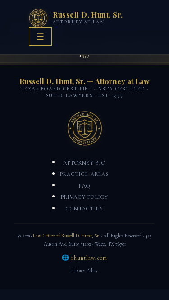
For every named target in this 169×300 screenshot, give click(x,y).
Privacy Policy (85, 197)
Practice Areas (84, 174)
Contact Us (84, 209)
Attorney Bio (84, 163)
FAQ (85, 186)
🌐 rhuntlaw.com (85, 257)
